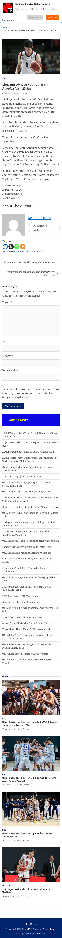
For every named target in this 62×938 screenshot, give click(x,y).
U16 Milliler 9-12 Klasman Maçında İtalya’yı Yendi (27, 491)
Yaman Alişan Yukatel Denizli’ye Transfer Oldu (26, 547)
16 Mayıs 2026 (8, 784)
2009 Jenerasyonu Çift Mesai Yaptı (20, 596)
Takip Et (53, 17)
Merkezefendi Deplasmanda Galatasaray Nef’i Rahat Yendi (31, 274)
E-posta (7, 355)
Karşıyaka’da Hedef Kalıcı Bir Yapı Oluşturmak (26, 629)
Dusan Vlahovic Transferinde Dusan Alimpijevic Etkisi (30, 507)
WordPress (41, 933)
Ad (5, 341)
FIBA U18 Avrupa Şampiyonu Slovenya (22, 617)
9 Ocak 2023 (7, 93)
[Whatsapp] (17, 246)
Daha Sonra (35, 17)
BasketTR (26, 929)
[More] (22, 246)
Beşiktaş (11, 251)
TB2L (4, 78)
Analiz (5, 886)
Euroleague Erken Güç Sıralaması (20, 602)
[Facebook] (5, 246)
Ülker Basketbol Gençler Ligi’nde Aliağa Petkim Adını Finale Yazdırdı (29, 779)
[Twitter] (35, 923)
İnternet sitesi (11, 370)
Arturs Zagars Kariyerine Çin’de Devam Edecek (26, 623)
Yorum (7, 302)
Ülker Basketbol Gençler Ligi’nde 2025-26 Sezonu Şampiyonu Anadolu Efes (29, 724)
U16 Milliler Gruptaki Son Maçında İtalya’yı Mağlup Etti (30, 541)
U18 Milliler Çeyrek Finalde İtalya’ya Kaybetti (25, 653)
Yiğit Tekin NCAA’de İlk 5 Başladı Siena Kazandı (31, 262)
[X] (11, 246)
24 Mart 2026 (8, 896)
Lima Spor (33, 251)
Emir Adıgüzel (22, 251)
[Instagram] (31, 923)
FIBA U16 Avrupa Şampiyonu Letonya (21, 476)
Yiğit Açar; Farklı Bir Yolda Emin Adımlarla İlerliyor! (26, 891)
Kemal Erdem (21, 93)
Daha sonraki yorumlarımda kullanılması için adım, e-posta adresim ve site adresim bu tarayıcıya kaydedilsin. (30, 393)
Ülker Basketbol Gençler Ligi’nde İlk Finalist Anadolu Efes (27, 835)
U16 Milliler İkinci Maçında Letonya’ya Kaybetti (26, 552)
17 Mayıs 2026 (8, 729)
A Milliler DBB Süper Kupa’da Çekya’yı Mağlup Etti (28, 451)
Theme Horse (49, 929)
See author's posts (40, 227)
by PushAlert (9, 20)
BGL (7, 676)
